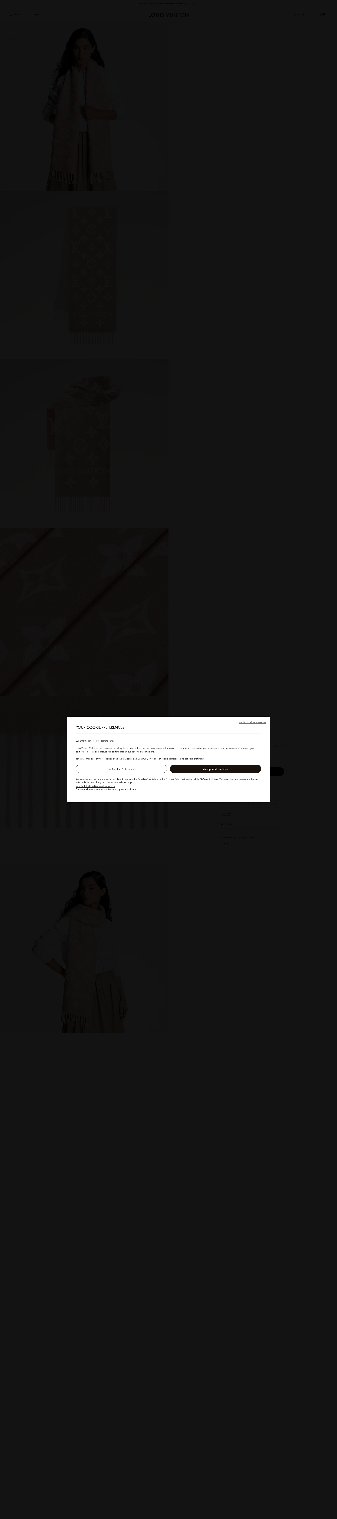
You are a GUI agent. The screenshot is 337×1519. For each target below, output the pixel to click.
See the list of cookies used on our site (95, 785)
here (134, 789)
